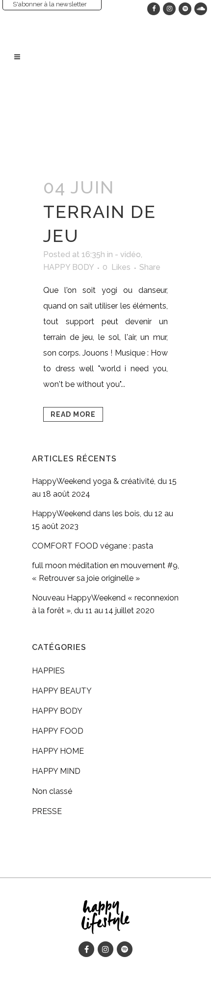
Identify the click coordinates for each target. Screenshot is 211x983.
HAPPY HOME (58, 751)
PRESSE (47, 811)
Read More (73, 414)
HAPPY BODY (68, 267)
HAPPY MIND (56, 771)
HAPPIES (48, 670)
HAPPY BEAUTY (62, 690)
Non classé (52, 791)
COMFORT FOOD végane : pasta (92, 546)
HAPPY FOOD (57, 731)
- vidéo (128, 254)
